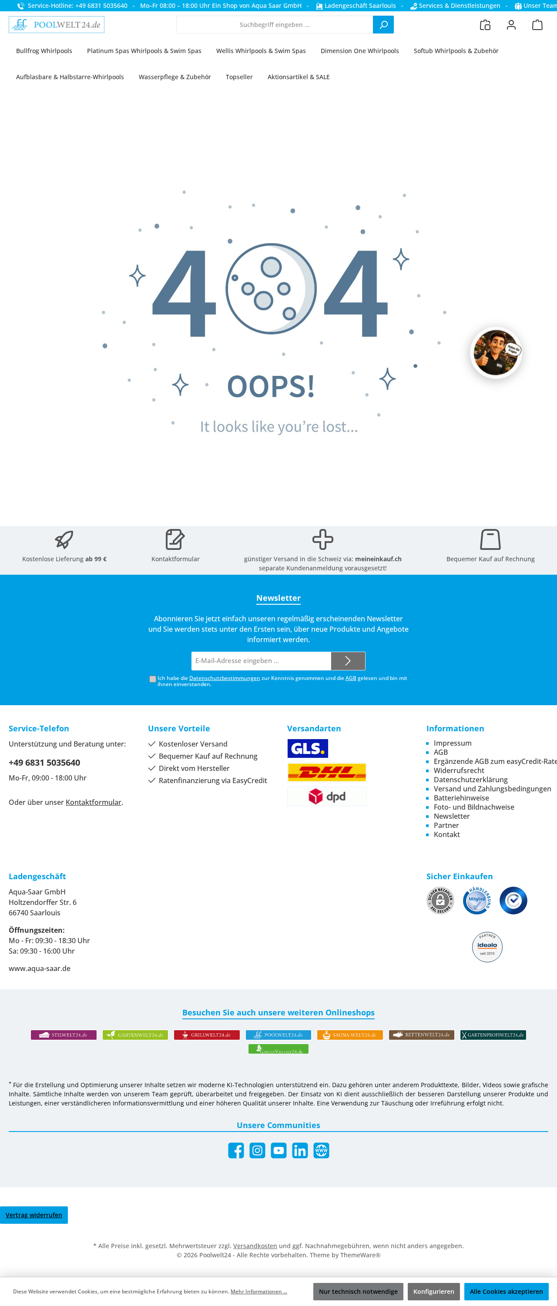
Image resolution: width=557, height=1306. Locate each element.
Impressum (453, 743)
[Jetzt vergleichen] (485, 24)
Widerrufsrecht (459, 770)
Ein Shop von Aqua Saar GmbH (257, 5)
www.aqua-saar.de (39, 968)
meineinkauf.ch (378, 559)
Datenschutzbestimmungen (224, 678)
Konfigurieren (433, 1291)
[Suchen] (383, 24)
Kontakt (447, 834)
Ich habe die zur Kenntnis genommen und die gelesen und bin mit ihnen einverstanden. (282, 681)
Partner (446, 825)
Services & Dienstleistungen (458, 5)
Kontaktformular (175, 559)
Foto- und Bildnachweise (474, 807)
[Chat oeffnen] (496, 352)
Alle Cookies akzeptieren (506, 1291)
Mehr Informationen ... (259, 1291)
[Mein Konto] (511, 24)
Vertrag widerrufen (34, 1215)
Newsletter (452, 816)
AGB (351, 678)
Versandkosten (255, 1246)
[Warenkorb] (537, 24)
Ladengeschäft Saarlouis (359, 5)
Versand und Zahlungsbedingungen (492, 789)
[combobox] (274, 24)
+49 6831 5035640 (44, 762)
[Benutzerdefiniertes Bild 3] (513, 900)
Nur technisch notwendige (358, 1291)
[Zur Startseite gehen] (56, 24)
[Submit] (348, 661)
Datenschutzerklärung (471, 779)
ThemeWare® (360, 1255)
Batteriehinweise (461, 798)
